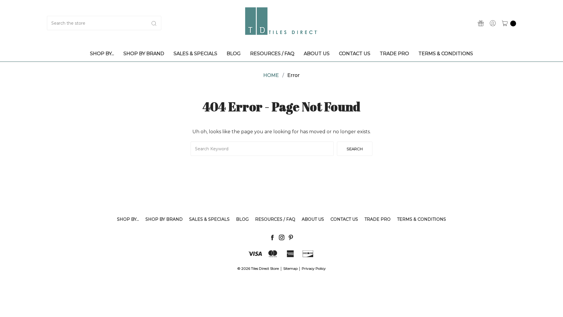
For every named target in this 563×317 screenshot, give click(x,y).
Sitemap (290, 268)
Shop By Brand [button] (143, 53)
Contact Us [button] (354, 53)
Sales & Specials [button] (195, 53)
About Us (313, 219)
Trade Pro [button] (394, 53)
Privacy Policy (314, 268)
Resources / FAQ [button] (272, 53)
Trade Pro (377, 219)
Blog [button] (234, 53)
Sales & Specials (209, 219)
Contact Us (344, 219)
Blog (242, 219)
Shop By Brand (164, 219)
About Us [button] (317, 53)
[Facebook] (272, 237)
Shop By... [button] (102, 53)
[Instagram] (282, 237)
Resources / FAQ (275, 219)
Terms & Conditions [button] (445, 53)
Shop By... (128, 219)
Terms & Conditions (421, 219)
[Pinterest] (291, 237)
